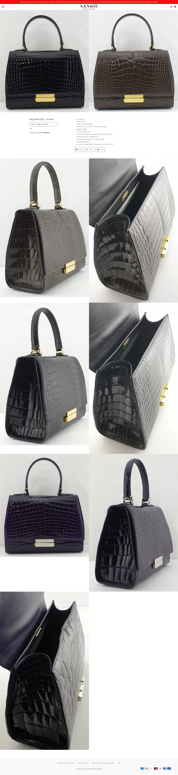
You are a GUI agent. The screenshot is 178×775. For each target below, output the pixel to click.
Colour (33, 124)
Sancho (85, 769)
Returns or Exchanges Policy (103, 763)
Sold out (43, 136)
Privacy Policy (83, 763)
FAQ (119, 763)
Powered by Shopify (95, 769)
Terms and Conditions (65, 763)
